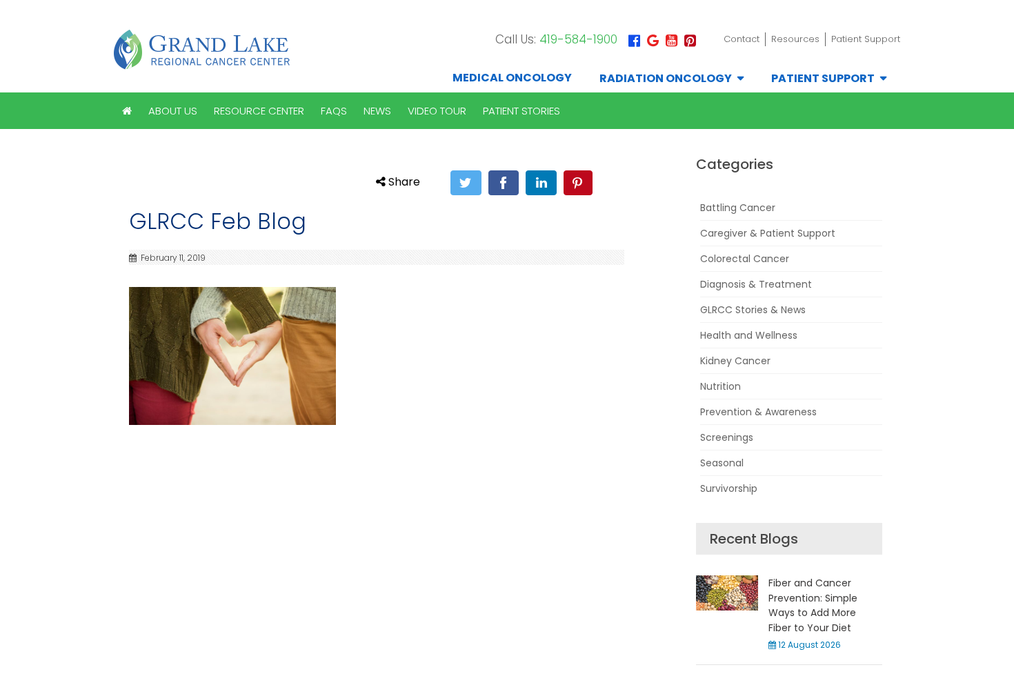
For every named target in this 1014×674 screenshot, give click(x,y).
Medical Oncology (512, 78)
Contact (741, 39)
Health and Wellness (748, 335)
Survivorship (728, 488)
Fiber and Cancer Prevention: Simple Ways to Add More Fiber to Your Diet (812, 605)
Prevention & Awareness (758, 412)
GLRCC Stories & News (753, 310)
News (377, 110)
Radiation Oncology (665, 78)
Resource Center (259, 110)
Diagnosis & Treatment (756, 284)
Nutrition (720, 386)
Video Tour (437, 110)
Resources (795, 39)
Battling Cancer (737, 208)
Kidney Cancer (735, 361)
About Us (172, 110)
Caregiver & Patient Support (767, 233)
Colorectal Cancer (744, 259)
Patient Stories (521, 110)
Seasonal (722, 463)
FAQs (334, 110)
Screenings (726, 437)
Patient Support (865, 39)
